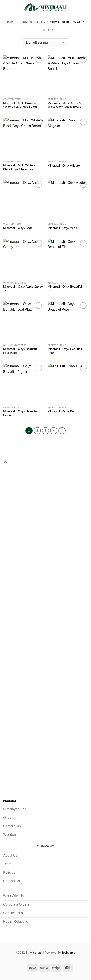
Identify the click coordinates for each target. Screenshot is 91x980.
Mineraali (36, 952)
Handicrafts (32, 22)
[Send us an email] (33, 786)
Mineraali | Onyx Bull (61, 411)
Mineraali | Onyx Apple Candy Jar (23, 288)
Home (11, 22)
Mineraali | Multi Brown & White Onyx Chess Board (20, 104)
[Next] (62, 430)
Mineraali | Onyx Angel (18, 228)
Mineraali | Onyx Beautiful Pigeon (20, 413)
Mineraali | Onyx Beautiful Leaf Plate (20, 350)
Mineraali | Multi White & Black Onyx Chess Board (19, 167)
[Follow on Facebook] (7, 786)
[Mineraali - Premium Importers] (45, 7)
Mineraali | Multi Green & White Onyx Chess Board (64, 104)
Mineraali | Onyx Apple (63, 228)
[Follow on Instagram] (16, 786)
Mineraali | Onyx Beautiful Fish (65, 288)
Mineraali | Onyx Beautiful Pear (65, 350)
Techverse (68, 952)
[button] (5, 7)
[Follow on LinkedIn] (41, 786)
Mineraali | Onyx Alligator (64, 165)
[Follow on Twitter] (24, 786)
